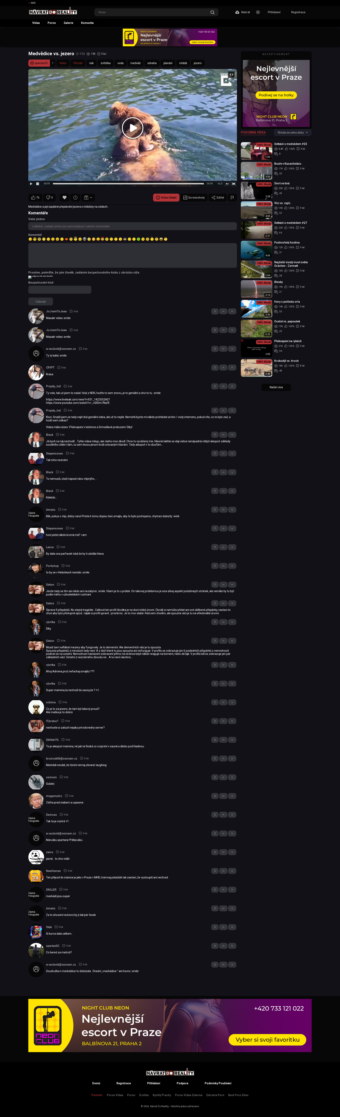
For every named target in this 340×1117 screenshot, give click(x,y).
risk (91, 63)
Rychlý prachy (162, 1095)
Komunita (87, 22)
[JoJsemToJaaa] (36, 316)
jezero (198, 63)
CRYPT (50, 367)
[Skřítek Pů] (36, 745)
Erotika (144, 1095)
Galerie (68, 22)
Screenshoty (196, 197)
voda (120, 63)
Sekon (50, 584)
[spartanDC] (36, 951)
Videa (36, 22)
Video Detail (168, 197)
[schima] (36, 707)
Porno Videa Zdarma (188, 1095)
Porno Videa (115, 1095)
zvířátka (106, 63)
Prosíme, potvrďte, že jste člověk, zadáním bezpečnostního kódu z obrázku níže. (84, 272)
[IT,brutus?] (36, 726)
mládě (183, 63)
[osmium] (36, 782)
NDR (33, 3)
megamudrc (54, 796)
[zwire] (36, 857)
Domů (96, 1083)
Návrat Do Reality (159, 1106)
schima (51, 702)
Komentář (35, 235)
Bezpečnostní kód (40, 282)
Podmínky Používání (218, 1083)
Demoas (51, 814)
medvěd (135, 63)
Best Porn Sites (238, 1095)
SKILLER (51, 889)
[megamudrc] (36, 801)
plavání (168, 63)
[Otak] (36, 932)
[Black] (36, 439)
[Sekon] (36, 589)
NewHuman (53, 871)
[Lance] (36, 552)
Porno (52, 22)
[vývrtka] (36, 627)
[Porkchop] (36, 571)
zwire (49, 852)
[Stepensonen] (36, 458)
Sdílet (220, 197)
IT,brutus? (52, 721)
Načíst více (276, 387)
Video (63, 63)
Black (49, 434)
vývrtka (50, 622)
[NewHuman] (36, 876)
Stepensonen (54, 453)
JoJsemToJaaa (56, 311)
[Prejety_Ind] (36, 391)
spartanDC (52, 945)
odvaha (152, 63)
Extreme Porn (215, 1095)
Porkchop (52, 565)
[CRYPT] (36, 372)
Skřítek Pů (52, 739)
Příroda (77, 63)
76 (37, 197)
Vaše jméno (36, 219)
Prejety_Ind (53, 386)
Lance (50, 547)
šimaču (50, 509)
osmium (51, 777)
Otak (49, 927)
